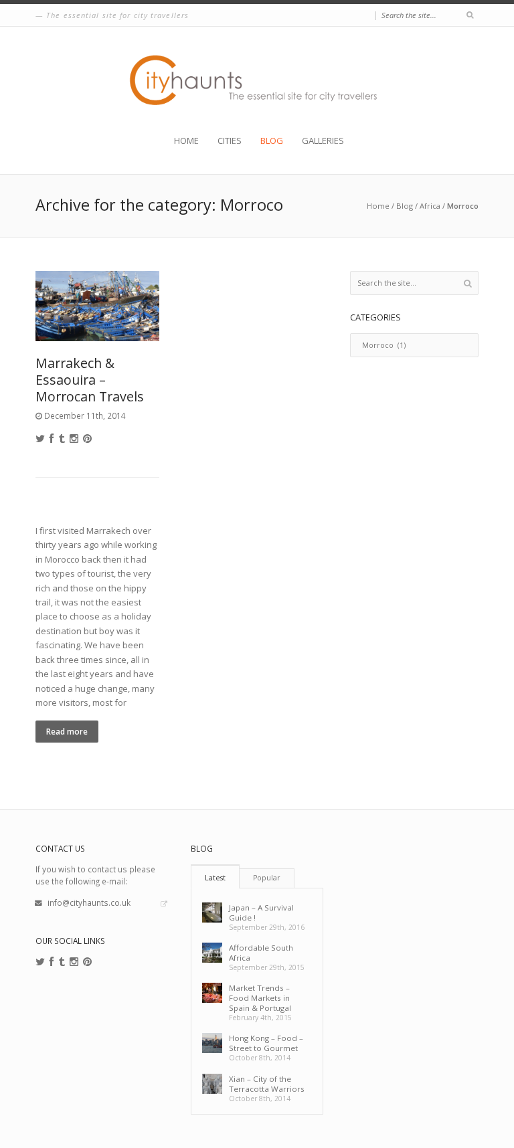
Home (186, 140)
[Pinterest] (87, 439)
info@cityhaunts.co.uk (89, 902)
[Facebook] (52, 439)
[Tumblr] (62, 439)
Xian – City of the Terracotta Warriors (267, 1084)
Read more (67, 731)
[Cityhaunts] (257, 80)
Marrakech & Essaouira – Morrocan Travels (89, 380)
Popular (266, 877)
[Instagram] (74, 439)
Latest (215, 877)
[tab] (215, 876)
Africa (430, 206)
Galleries (323, 140)
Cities (230, 140)
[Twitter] (40, 439)
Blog (271, 140)
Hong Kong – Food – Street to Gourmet (266, 1043)
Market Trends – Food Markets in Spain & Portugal (260, 998)
